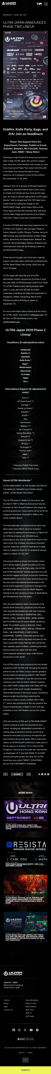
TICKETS (25, 1070)
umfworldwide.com (11, 322)
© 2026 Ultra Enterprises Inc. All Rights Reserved (25, 1048)
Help (5, 1007)
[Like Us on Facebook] (13, 1030)
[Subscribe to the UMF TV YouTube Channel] (31, 1030)
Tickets (7, 1000)
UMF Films (30, 1010)
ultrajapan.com (37, 315)
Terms (30, 1053)
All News (17, 774)
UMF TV (29, 1013)
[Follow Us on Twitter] (25, 1030)
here (14, 268)
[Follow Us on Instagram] (19, 1030)
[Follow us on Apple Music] (25, 1039)
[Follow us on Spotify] (37, 1030)
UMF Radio (30, 1016)
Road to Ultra (31, 1003)
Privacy (22, 1053)
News (6, 1003)
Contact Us (8, 1010)
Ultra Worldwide (32, 1000)
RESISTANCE (31, 1007)
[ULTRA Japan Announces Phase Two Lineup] (25, 119)
